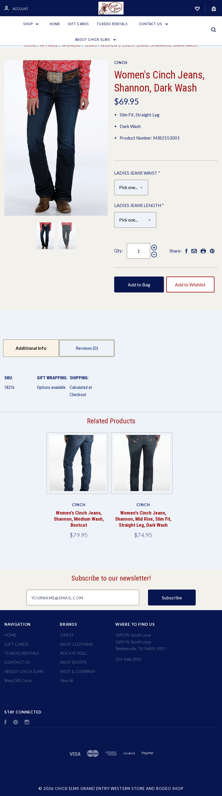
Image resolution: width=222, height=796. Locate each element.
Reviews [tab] (84, 348)
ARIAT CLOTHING (76, 644)
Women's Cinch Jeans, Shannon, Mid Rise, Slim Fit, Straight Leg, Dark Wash (143, 519)
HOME (55, 24)
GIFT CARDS (78, 24)
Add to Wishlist (190, 284)
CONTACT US (151, 24)
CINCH (120, 62)
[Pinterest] (15, 722)
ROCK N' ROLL (73, 653)
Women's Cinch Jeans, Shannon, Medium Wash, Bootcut (79, 519)
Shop (28, 24)
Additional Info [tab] (31, 348)
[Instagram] (27, 722)
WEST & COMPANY (77, 671)
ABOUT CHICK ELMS (93, 39)
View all (66, 680)
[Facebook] (5, 722)
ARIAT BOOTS (73, 662)
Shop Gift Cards (18, 680)
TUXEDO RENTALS (112, 24)
